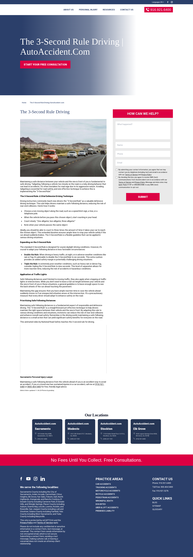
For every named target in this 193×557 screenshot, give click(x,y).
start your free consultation (45, 64)
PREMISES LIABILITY (105, 511)
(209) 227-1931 (75, 439)
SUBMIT (143, 196)
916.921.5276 (162, 491)
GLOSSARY (157, 509)
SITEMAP (156, 506)
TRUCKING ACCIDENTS (106, 487)
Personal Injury (88, 9)
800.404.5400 (167, 487)
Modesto (73, 428)
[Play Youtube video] (63, 349)
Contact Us (126, 9)
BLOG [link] (154, 502)
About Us (68, 9)
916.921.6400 (160, 10)
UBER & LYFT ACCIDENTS (107, 507)
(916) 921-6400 (42, 439)
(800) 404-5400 (34, 387)
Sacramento (42, 428)
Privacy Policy (26, 522)
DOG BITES (101, 504)
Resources (109, 9)
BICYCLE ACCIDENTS (105, 494)
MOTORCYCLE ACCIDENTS (108, 491)
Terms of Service (45, 522)
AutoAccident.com (45, 423)
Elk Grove (139, 428)
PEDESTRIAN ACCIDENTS (107, 497)
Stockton (106, 428)
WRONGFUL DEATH (104, 501)
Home (24, 103)
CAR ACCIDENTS (103, 484)
